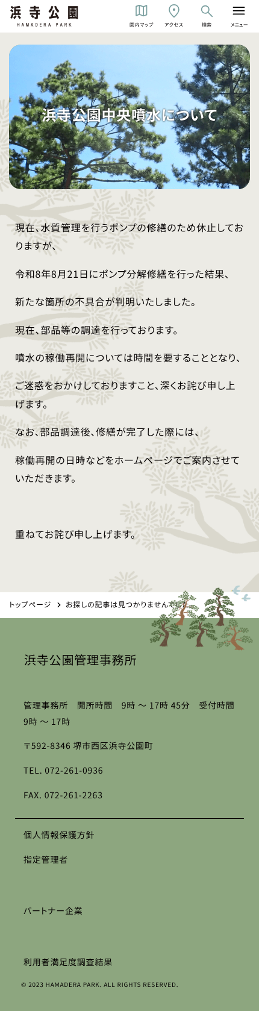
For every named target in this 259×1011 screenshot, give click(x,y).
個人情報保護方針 (59, 835)
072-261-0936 (74, 771)
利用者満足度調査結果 (68, 962)
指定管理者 (45, 860)
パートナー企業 (53, 911)
